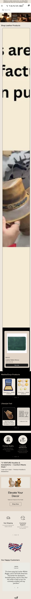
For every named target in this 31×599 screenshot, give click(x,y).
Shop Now (15, 504)
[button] (28, 5)
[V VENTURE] (15, 5)
